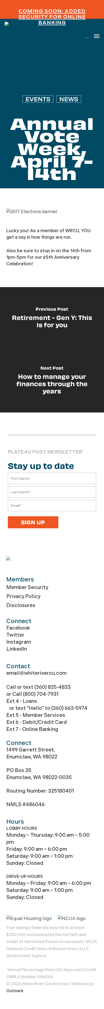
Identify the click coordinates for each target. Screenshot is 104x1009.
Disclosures (20, 605)
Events (37, 99)
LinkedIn (16, 649)
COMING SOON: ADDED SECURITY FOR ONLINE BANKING (52, 17)
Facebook (18, 628)
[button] (96, 35)
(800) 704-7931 (41, 694)
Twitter (15, 635)
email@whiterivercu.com (36, 673)
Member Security (27, 587)
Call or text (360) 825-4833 (38, 687)
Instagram (18, 642)
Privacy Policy (23, 596)
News (68, 99)
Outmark (14, 990)
